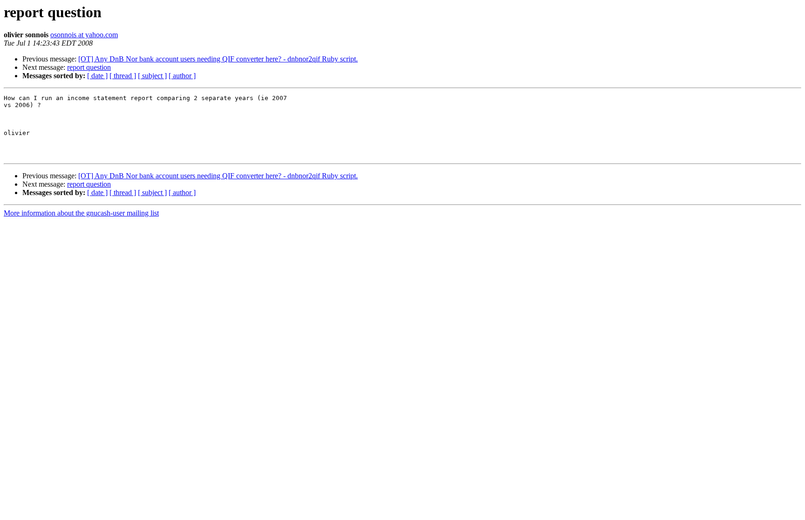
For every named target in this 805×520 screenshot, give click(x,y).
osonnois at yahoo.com (84, 35)
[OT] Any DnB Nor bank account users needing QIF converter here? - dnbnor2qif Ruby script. (218, 59)
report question (89, 67)
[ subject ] (152, 76)
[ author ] (182, 76)
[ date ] (97, 76)
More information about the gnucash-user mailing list (81, 213)
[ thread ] (122, 76)
